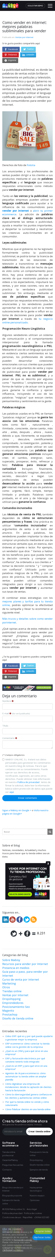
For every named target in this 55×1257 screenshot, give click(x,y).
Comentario (8, 738)
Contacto (7, 1169)
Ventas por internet (24, 37)
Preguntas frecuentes (12, 1165)
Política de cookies (33, 1213)
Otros (6, 987)
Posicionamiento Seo (16, 1007)
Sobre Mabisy (11, 960)
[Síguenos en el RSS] (33, 919)
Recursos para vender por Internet (25, 964)
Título (5, 725)
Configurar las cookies (12, 1250)
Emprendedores (12, 1003)
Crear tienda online (39, 1131)
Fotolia (31, 165)
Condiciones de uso (11, 1217)
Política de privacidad (28, 782)
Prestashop (9, 1014)
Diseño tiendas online (40, 1165)
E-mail (16, 713)
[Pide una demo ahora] (27, 687)
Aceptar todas (43, 1231)
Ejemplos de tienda (39, 1170)
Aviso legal (32, 1209)
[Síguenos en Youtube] (12, 919)
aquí (11, 791)
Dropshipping (11, 999)
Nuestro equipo (37, 1195)
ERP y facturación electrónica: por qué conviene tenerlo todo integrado (25, 1060)
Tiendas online (12, 991)
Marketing (9, 983)
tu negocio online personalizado (27, 320)
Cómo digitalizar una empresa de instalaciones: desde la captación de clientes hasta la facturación (28, 1087)
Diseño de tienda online (17, 1018)
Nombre (7, 700)
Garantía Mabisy (10, 1160)
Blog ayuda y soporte (12, 1195)
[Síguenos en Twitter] (26, 919)
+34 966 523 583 (41, 1217)
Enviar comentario (27, 797)
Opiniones (35, 1200)
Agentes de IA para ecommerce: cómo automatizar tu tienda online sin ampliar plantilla (25, 1076)
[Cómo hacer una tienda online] (9, 4)
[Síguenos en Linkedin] (5, 919)
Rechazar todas (42, 1237)
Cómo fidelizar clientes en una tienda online (28, 1109)
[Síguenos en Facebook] (19, 919)
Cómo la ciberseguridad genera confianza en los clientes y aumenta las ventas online (28, 1096)
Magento (8, 1010)
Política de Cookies (23, 1240)
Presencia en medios (15, 968)
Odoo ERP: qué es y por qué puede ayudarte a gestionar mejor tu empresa (29, 1038)
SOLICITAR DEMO (35, 6)
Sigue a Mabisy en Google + (16, 810)
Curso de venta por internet (20, 979)
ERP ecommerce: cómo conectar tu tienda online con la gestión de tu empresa (27, 1045)
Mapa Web (28, 1217)
